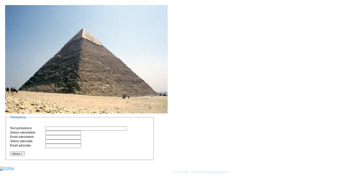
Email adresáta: (20, 145)
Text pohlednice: (21, 128)
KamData (213, 172)
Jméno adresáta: (21, 141)
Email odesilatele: (22, 137)
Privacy (224, 172)
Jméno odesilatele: (23, 132)
